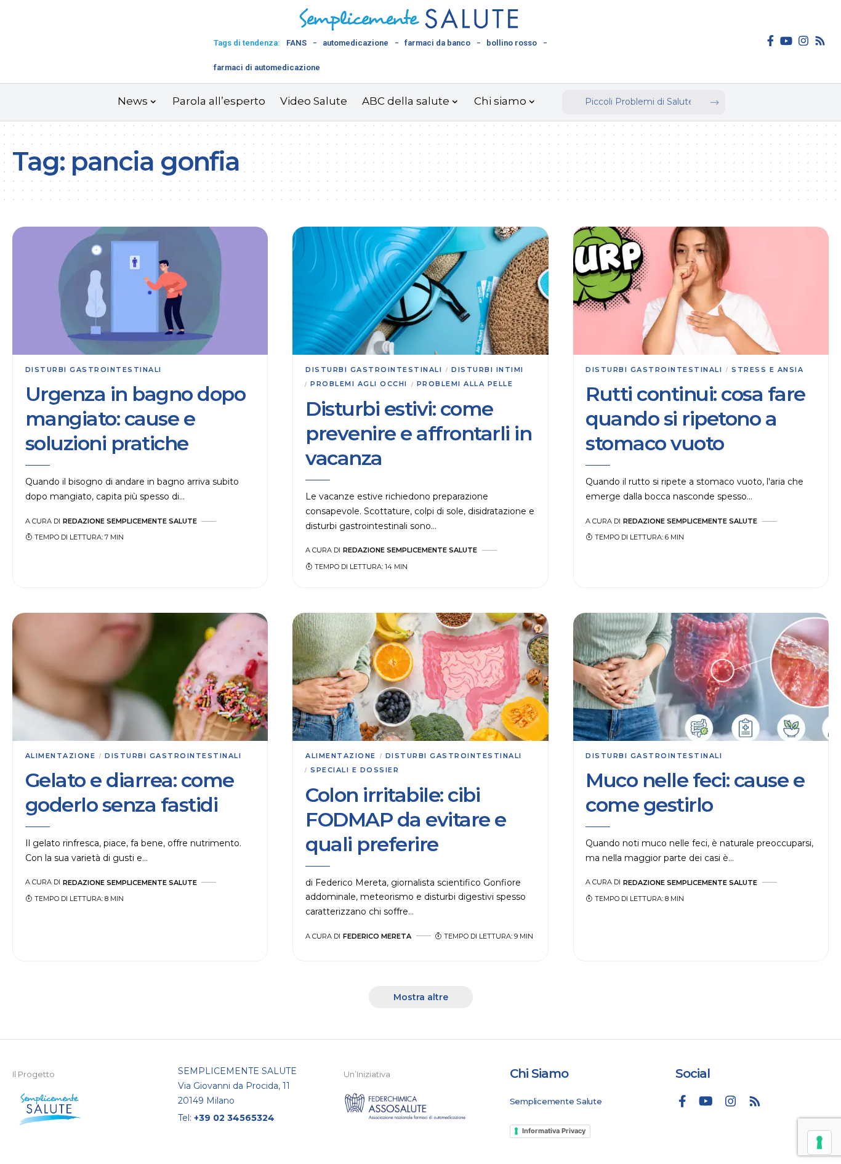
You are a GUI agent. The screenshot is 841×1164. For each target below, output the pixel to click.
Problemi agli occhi (359, 383)
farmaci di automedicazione (267, 67)
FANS (296, 42)
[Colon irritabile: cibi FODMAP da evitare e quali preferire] (420, 677)
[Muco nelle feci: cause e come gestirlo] (701, 677)
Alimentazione (60, 755)
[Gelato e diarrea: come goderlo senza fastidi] (140, 677)
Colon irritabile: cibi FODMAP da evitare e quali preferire (405, 819)
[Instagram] (803, 40)
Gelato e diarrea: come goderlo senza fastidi (129, 792)
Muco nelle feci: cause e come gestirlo (694, 792)
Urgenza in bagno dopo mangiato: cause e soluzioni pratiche (135, 418)
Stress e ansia (767, 369)
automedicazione (355, 42)
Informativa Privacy (553, 1130)
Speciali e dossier (354, 770)
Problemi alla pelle (465, 383)
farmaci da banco (437, 42)
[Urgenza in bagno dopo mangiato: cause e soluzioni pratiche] (140, 291)
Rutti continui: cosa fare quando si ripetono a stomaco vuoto (695, 418)
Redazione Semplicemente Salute (130, 521)
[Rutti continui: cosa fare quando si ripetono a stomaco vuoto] (701, 291)
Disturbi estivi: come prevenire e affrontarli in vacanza (418, 433)
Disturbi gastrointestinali (93, 369)
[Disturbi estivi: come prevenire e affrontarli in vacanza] (420, 291)
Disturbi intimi (487, 369)
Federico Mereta (377, 936)
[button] (421, 997)
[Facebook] (770, 40)
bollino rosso (511, 42)
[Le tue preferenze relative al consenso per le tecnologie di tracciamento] (819, 1142)
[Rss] (820, 40)
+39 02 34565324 (234, 1117)
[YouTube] (786, 40)
